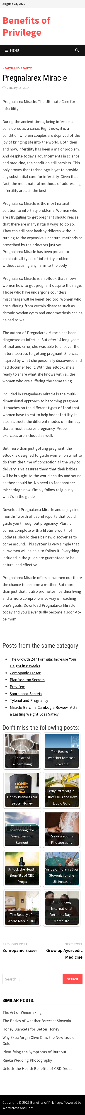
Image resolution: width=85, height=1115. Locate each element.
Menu (14, 50)
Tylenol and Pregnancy (29, 700)
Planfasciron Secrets (27, 679)
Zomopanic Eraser (25, 672)
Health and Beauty (17, 68)
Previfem (17, 686)
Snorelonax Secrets (26, 693)
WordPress (10, 1108)
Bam (30, 1108)
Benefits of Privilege (26, 26)
